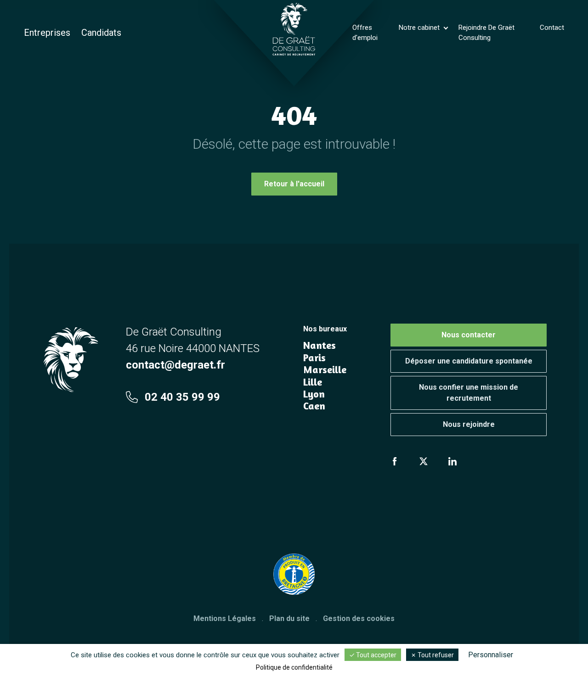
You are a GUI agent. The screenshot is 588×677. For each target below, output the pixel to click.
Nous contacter (468, 334)
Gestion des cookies (359, 618)
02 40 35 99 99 (182, 397)
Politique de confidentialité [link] (294, 667)
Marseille (324, 369)
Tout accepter (375, 655)
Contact (552, 27)
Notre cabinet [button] (420, 27)
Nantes (319, 345)
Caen (314, 406)
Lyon (314, 394)
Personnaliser (490, 654)
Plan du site (289, 618)
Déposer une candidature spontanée (468, 361)
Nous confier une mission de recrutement (468, 393)
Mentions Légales (224, 618)
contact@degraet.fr (175, 364)
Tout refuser (435, 655)
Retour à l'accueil (294, 183)
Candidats (101, 32)
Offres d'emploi (365, 32)
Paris (314, 358)
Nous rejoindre (469, 424)
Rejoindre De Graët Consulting (486, 32)
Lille (312, 382)
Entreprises (47, 32)
